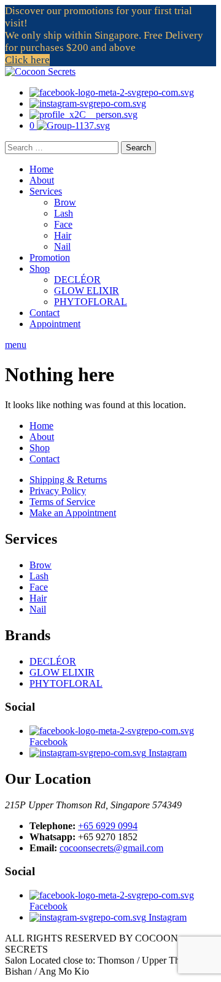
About (41, 180)
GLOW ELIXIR (86, 290)
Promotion (49, 257)
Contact (44, 312)
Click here (27, 60)
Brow (65, 202)
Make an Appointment (72, 513)
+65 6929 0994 (108, 826)
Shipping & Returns (68, 479)
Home (41, 169)
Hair (62, 235)
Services (45, 191)
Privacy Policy (57, 490)
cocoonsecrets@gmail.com (111, 848)
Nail (62, 246)
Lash (63, 213)
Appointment (54, 324)
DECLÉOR (77, 279)
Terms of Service (62, 502)
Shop (39, 268)
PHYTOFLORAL (90, 301)
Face (63, 224)
